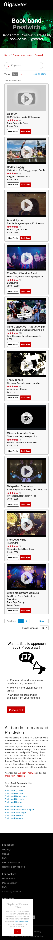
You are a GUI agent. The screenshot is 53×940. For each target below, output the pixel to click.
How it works (8, 878)
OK (17, 931)
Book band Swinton (14, 818)
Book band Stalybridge (15, 812)
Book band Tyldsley (14, 790)
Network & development (13, 866)
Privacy (37, 931)
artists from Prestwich (15, 775)
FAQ (4, 857)
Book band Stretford (14, 815)
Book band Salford (13, 806)
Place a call (16, 710)
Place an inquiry (10, 882)
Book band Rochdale (14, 799)
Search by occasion (11, 891)
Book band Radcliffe (14, 793)
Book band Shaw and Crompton (19, 809)
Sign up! (6, 853)
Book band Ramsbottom (16, 796)
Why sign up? (8, 849)
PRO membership (11, 862)
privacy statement (21, 921)
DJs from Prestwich (27, 772)
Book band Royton (13, 802)
